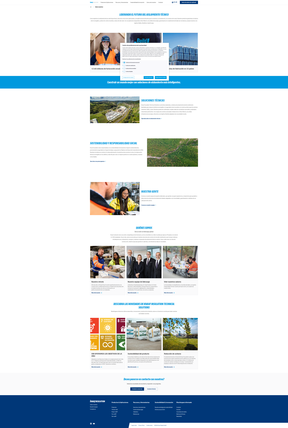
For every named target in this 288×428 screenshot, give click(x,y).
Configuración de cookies (128, 77)
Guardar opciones (148, 77)
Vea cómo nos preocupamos (98, 161)
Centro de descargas (138, 409)
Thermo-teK (115, 409)
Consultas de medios (181, 412)
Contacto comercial (137, 389)
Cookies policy (149, 425)
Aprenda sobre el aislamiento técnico (151, 118)
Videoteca (135, 412)
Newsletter (179, 416)
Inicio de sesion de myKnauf (189, 2)
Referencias (136, 414)
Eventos (178, 409)
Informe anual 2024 (160, 409)
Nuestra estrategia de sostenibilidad (163, 407)
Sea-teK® (114, 416)
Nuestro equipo (94, 407)
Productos (114, 407)
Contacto (178, 407)
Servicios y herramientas (139, 407)
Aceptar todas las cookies (161, 77)
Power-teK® (115, 412)
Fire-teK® (114, 414)
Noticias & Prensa (180, 414)
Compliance (93, 409)
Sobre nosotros (99, 7)
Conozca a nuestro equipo (148, 205)
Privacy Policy (142, 425)
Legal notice (134, 425)
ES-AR (174, 2)
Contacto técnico (151, 389)
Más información (96, 293)
